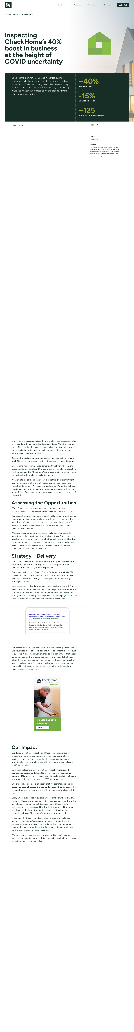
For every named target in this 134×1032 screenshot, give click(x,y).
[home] (8, 5)
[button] (63, 5)
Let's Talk (123, 5)
